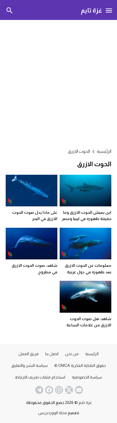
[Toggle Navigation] (109, 10)
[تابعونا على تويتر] (68, 390)
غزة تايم (91, 10)
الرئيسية (92, 353)
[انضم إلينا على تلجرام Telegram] (38, 390)
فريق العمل (28, 353)
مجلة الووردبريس (52, 412)
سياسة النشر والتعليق (29, 365)
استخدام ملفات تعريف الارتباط (40, 377)
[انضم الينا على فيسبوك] (48, 390)
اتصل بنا (51, 353)
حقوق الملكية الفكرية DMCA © (80, 365)
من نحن (72, 353)
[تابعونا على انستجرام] (58, 390)
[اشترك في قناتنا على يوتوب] (78, 390)
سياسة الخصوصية (87, 377)
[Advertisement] (58, 83)
